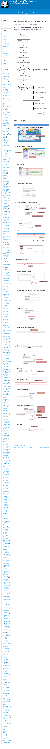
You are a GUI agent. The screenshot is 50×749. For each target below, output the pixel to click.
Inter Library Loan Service (6, 120)
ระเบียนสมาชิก (6, 540)
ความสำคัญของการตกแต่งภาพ (6, 379)
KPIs (4, 128)
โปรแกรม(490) (6, 731)
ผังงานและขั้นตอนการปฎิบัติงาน (6, 43)
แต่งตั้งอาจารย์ (6, 721)
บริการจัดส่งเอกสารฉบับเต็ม (6, 455)
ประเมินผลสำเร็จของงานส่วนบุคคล (6, 480)
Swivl (4, 169)
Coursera (5, 90)
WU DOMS (23, 445)
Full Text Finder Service (6, 109)
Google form (6, 115)
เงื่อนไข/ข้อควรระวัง (6, 47)
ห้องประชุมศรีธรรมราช (6, 637)
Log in (4, 63)
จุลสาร (4, 407)
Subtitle (5, 166)
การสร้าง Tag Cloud (6, 302)
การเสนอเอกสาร (17, 445)
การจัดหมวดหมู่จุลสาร (6, 220)
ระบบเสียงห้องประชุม (6, 534)
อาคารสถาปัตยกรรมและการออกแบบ (6, 678)
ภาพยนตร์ (5, 499)
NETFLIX (5, 139)
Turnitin (4, 173)
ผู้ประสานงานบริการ (5, 490)
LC (7, 128)
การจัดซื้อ (5, 205)
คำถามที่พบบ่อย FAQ (6, 50)
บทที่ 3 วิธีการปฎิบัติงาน (6, 40)
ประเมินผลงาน (6, 477)
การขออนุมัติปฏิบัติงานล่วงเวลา (6, 191)
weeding (5, 181)
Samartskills (6, 158)
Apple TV (5, 78)
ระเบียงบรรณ (6, 538)
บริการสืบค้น (5, 466)
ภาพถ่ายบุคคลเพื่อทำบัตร (6, 495)
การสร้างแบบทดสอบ (6, 305)
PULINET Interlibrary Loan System (7, 150)
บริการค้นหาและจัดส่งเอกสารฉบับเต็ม (6, 451)
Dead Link (5, 92)
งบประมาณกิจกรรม (6, 396)
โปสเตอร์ (5, 736)
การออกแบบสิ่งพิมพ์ (6, 311)
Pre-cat (5, 147)
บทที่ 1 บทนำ (5, 34)
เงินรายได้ (5, 704)
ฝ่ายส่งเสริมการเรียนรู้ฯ (31, 11)
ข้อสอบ (4, 361)
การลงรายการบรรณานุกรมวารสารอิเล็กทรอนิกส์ (6, 291)
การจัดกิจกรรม (6, 200)
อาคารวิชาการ (6, 674)
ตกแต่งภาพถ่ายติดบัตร (6, 419)
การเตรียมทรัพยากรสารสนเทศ (6, 319)
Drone (4, 97)
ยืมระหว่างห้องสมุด (6, 512)
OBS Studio (5, 140)
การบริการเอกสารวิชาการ (6, 260)
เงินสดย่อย (5, 706)
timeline (5, 172)
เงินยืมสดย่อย (6, 703)
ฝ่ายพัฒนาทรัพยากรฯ (20, 11)
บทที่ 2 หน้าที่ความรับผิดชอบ (6, 37)
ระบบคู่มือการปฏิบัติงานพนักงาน (23, 1)
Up (31, 447)
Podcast (5, 144)
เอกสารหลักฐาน (6, 717)
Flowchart (5, 104)
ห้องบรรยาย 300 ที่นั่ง (6, 606)
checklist (5, 84)
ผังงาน (4, 488)
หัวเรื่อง (4, 604)
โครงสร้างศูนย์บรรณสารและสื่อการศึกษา (29, 13)
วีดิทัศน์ (7, 566)
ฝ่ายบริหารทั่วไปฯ (9, 11)
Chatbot (5, 83)
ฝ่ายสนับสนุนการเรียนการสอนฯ (7, 13)
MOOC (4, 137)
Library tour (5, 133)
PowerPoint (5, 145)
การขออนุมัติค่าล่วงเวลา (6, 188)
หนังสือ (4, 591)
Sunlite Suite (6, 167)
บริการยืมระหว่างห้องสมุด (6, 462)
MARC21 (5, 134)
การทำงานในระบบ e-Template (7, 250)
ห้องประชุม (5, 618)
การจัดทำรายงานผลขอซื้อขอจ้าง (7, 206)
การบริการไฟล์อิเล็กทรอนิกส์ (6, 263)
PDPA (4, 142)
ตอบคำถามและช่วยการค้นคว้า (6, 430)
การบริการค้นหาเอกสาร (6, 256)
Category (5, 81)
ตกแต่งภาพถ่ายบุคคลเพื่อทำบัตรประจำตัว (7, 422)
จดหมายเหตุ (5, 405)
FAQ (4, 103)
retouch (5, 156)
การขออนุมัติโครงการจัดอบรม (7, 194)
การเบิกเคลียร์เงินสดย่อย (6, 329)
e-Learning (5, 101)
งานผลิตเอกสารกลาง (6, 399)
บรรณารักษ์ (5, 446)
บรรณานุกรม (5, 55)
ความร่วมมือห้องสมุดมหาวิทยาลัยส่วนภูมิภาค (6, 374)
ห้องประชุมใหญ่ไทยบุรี (6, 648)
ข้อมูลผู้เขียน (5, 53)
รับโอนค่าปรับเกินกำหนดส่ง (6, 548)
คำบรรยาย (5, 383)
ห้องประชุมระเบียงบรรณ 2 (6, 634)
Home (3, 10)
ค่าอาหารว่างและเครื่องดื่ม (6, 391)
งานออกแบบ (5, 404)
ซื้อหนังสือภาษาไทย (5, 408)
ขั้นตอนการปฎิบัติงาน (6, 354)
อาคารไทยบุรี (5, 693)
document (5, 95)
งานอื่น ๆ (18, 13)
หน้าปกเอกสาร (6, 598)
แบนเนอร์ (5, 723)
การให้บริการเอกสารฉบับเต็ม (6, 349)
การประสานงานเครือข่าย (6, 269)
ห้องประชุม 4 (6, 620)
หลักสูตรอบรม (6, 602)
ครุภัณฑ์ (7, 371)
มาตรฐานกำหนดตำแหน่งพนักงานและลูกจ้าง (6, 505)
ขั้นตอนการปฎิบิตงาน (6, 357)
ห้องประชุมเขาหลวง (5, 640)
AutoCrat (5, 79)
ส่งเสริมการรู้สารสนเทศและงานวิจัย (6, 588)
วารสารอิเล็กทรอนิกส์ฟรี (6, 565)
